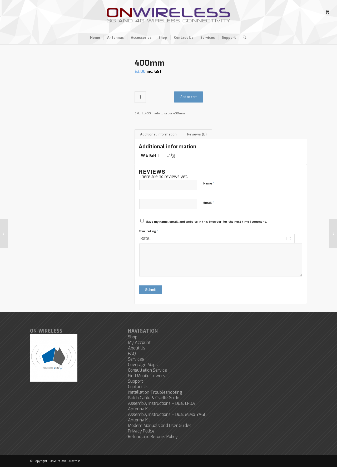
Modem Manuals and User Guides (159, 425)
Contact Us (138, 387)
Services (136, 359)
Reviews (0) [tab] (197, 134)
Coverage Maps (143, 364)
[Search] (242, 37)
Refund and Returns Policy (153, 436)
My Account (139, 342)
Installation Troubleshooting (155, 392)
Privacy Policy (141, 431)
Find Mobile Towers (146, 375)
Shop (132, 337)
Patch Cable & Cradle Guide (153, 398)
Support (135, 381)
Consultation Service (147, 370)
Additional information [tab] (158, 134)
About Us (136, 348)
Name (208, 183)
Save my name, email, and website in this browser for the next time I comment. (206, 222)
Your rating (148, 231)
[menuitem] (95, 37)
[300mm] (4, 233)
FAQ (132, 353)
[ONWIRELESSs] (168, 15)
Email (208, 202)
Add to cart (188, 97)
